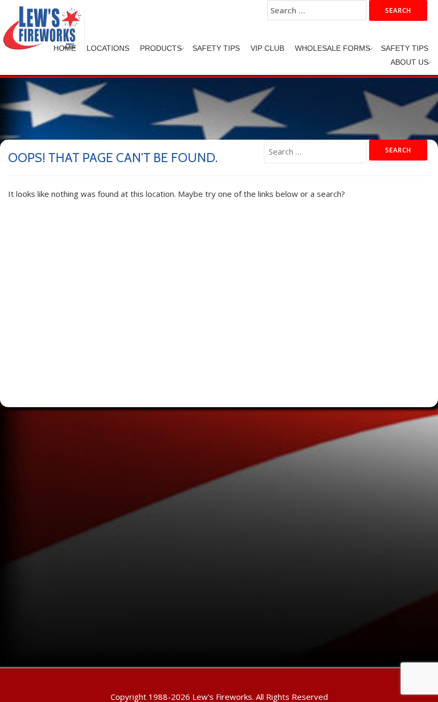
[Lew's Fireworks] (44, 18)
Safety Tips (216, 48)
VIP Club (267, 48)
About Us (409, 62)
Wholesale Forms (332, 48)
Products (161, 48)
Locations (108, 48)
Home (64, 48)
